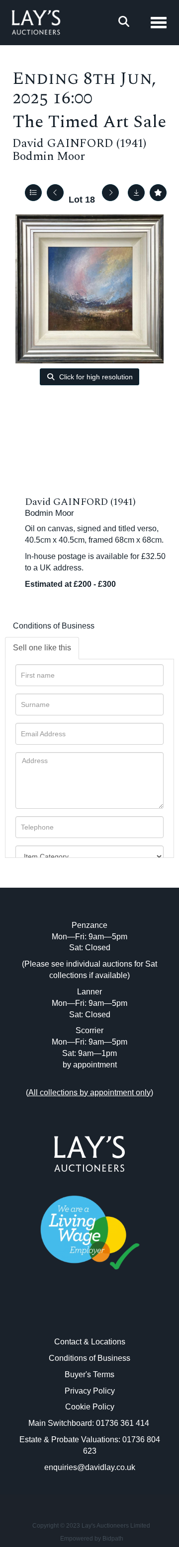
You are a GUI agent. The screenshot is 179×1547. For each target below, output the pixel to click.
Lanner (89, 991)
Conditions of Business (53, 626)
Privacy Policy (90, 1391)
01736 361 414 (123, 1423)
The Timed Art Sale (89, 122)
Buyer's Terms (89, 1374)
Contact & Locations (89, 1341)
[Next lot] (110, 192)
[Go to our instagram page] (110, 1314)
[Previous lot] (55, 192)
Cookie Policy (89, 1407)
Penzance (89, 925)
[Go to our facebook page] (69, 1314)
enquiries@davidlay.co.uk (89, 1467)
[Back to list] (33, 192)
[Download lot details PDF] (136, 192)
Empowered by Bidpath (91, 1538)
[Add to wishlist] (158, 192)
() (89, 1092)
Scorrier (89, 1030)
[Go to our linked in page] (89, 1314)
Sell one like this (42, 647)
